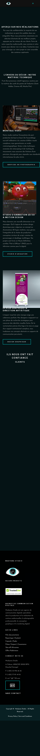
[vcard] (12, 685)
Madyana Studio (20, 709)
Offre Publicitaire (11, 650)
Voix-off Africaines (12, 647)
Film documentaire (12, 635)
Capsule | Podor (11, 641)
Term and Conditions (25, 716)
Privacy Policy (12, 716)
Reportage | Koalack (13, 638)
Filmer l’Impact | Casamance (15, 644)
